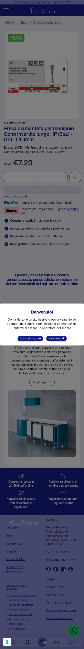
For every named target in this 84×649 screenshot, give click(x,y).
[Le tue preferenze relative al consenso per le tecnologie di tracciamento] (7, 642)
